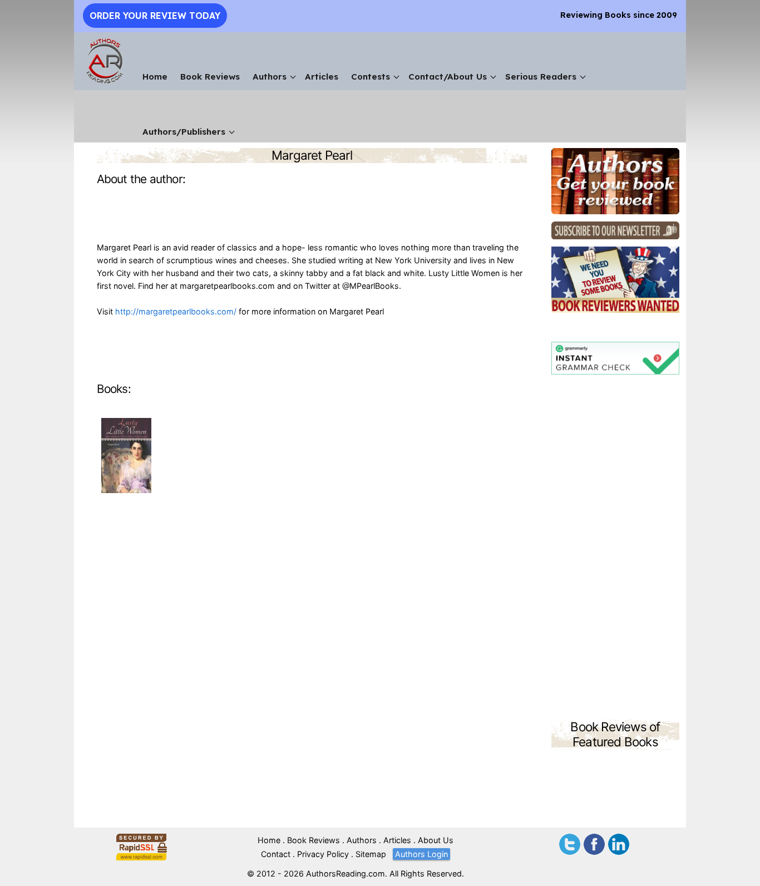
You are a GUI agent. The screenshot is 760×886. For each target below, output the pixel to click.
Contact (275, 854)
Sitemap (371, 854)
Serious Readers (540, 76)
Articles (321, 76)
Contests (370, 76)
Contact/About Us (447, 76)
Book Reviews (210, 76)
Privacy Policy (323, 854)
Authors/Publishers (183, 131)
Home (154, 76)
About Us (435, 840)
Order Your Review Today (155, 15)
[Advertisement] (615, 549)
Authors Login (421, 854)
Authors (270, 76)
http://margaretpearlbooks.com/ (175, 311)
